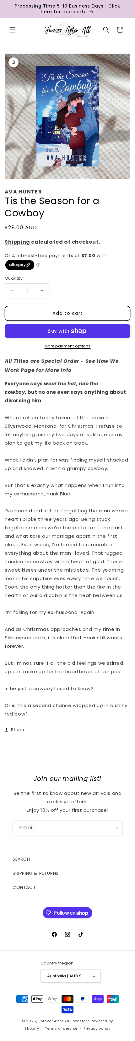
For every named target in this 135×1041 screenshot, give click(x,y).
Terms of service (61, 1028)
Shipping (18, 242)
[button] (12, 30)
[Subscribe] (115, 828)
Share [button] (17, 730)
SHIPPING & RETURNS (36, 873)
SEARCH (21, 859)
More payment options (68, 346)
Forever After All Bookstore (64, 1020)
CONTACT (24, 887)
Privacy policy (97, 1028)
